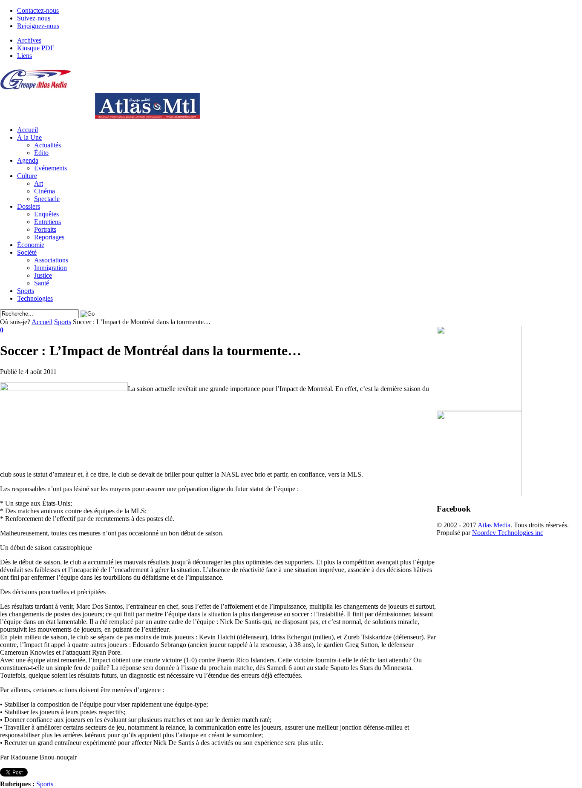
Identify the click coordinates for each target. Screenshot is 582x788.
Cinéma (44, 191)
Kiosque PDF (35, 48)
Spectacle (47, 198)
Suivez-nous (33, 18)
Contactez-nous (38, 10)
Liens (24, 55)
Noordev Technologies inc (507, 532)
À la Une (29, 137)
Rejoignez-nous (38, 25)
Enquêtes (46, 214)
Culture (27, 175)
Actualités (47, 145)
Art (38, 183)
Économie (30, 244)
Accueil (27, 129)
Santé (41, 283)
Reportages (49, 237)
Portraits (45, 229)
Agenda (27, 160)
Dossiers (28, 206)
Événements (50, 168)
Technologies (35, 298)
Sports (25, 290)
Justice (43, 275)
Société (27, 252)
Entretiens (47, 221)
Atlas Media (494, 525)
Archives (29, 40)
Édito (41, 152)
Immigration (50, 267)
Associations (51, 260)
